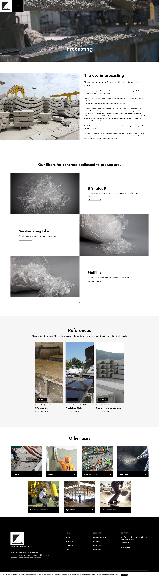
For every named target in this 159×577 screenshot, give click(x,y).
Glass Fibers (97, 541)
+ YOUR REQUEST (128, 547)
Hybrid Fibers (97, 545)
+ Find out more (94, 200)
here (58, 574)
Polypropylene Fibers (99, 537)
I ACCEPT (124, 574)
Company (68, 537)
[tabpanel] (49, 377)
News (67, 549)
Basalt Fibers (97, 549)
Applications (69, 541)
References (69, 545)
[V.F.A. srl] (6, 6)
